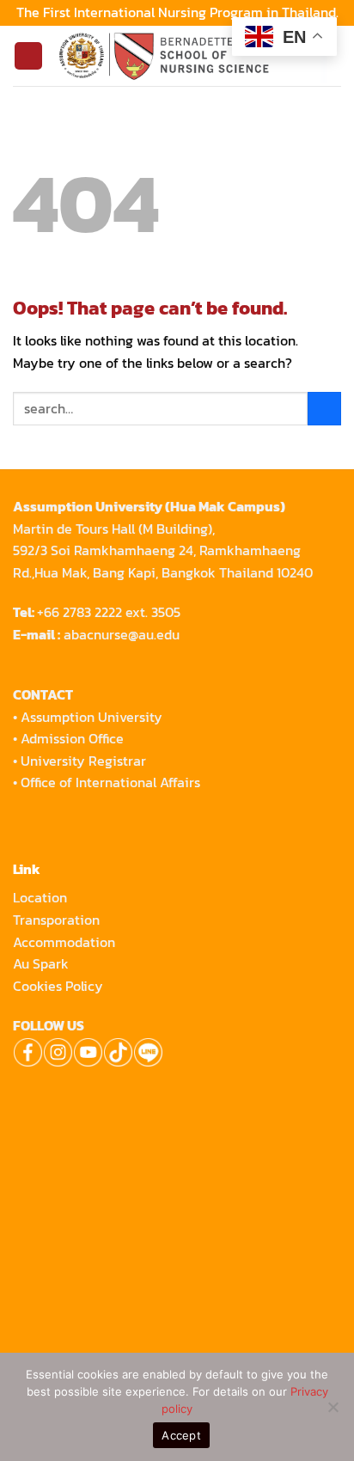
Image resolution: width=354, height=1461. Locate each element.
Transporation (58, 919)
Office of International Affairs (110, 782)
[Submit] (324, 408)
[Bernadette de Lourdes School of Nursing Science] (192, 56)
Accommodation (66, 942)
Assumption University (91, 716)
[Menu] (28, 56)
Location (40, 897)
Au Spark (41, 963)
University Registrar (83, 760)
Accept (181, 1435)
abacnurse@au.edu (122, 634)
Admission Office (72, 738)
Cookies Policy (58, 985)
